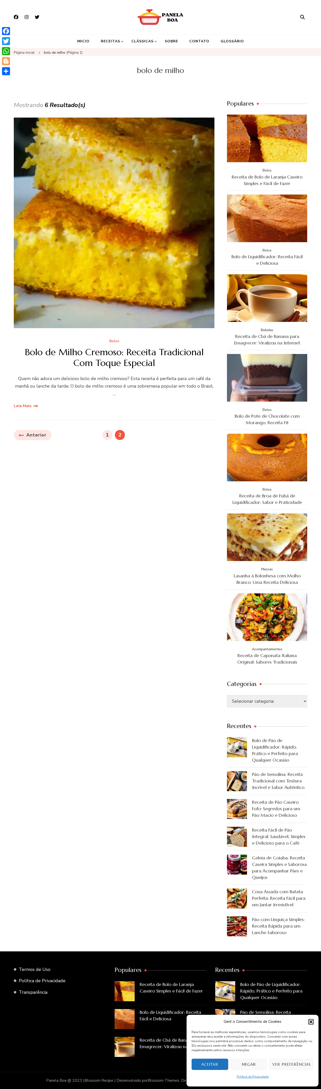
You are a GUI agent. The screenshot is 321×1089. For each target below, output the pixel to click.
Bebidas (267, 330)
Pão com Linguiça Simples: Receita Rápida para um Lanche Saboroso (278, 926)
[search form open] (302, 17)
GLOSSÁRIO (232, 41)
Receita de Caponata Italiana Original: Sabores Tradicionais (267, 659)
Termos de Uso (34, 969)
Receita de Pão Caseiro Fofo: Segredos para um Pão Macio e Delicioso (276, 808)
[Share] (6, 71)
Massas (267, 569)
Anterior (36, 435)
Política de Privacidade (253, 1077)
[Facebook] (6, 31)
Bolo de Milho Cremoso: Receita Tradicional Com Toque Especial (114, 357)
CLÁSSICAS (142, 41)
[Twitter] (6, 41)
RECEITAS (110, 41)
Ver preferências (291, 1064)
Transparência (33, 992)
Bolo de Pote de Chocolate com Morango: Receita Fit (267, 419)
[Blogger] (6, 61)
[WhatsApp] (6, 51)
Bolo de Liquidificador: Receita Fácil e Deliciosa (267, 260)
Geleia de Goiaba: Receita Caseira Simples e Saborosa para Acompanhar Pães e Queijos (279, 867)
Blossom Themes (163, 1080)
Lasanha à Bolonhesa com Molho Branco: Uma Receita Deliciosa (267, 579)
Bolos (114, 341)
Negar (249, 1064)
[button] (310, 1021)
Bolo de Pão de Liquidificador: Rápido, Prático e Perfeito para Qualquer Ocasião (275, 750)
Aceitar (209, 1064)
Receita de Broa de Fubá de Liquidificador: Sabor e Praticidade (267, 499)
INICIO (83, 41)
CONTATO (199, 41)
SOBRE (171, 41)
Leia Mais (23, 406)
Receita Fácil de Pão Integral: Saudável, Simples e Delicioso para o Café (278, 836)
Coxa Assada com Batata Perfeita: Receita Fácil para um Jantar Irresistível (278, 898)
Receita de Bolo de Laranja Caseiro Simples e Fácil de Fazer (267, 180)
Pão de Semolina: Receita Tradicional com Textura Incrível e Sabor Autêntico (278, 780)
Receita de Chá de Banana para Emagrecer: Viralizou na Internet (267, 339)
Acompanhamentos (267, 649)
